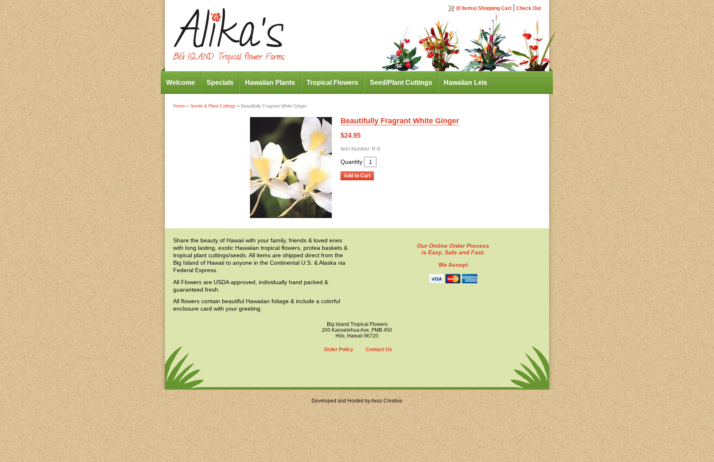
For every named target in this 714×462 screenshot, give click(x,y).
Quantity (351, 161)
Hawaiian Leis (465, 82)
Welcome (180, 82)
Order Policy (338, 349)
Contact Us (379, 349)
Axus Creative (386, 401)
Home (179, 105)
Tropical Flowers (332, 82)
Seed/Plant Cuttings (401, 82)
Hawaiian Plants (270, 82)
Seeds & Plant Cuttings (213, 105)
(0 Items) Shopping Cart (484, 8)
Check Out (528, 8)
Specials (220, 82)
